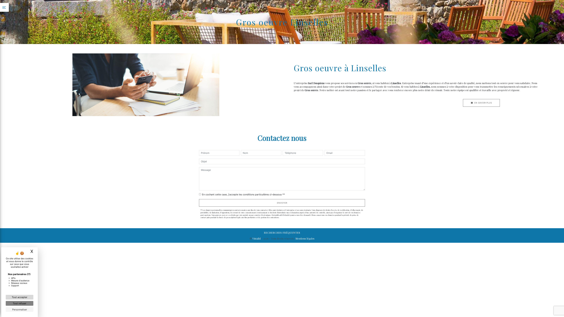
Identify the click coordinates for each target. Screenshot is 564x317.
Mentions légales (305, 238)
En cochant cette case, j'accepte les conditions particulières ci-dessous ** (243, 194)
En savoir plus (483, 103)
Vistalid (256, 238)
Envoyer (282, 203)
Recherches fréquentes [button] (282, 232)
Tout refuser (19, 303)
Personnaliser (19, 309)
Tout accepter (19, 297)
